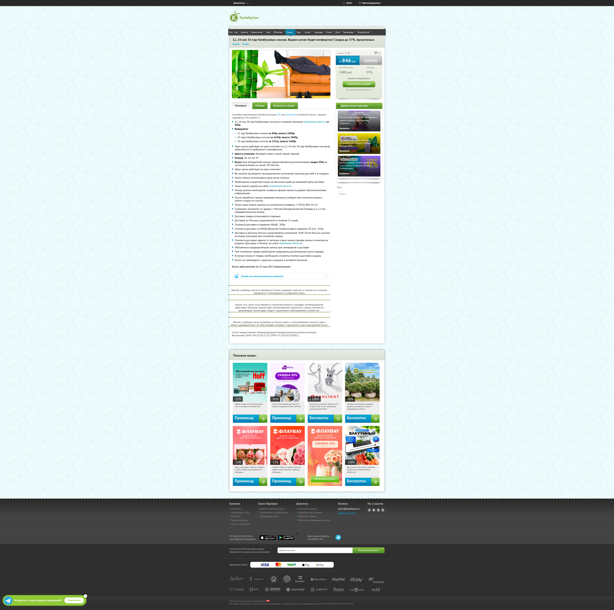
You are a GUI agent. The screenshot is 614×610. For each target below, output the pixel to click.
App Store (267, 537)
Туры (299, 32)
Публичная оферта (307, 516)
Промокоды (349, 32)
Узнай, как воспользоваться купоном (262, 276)
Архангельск (239, 3)
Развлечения (257, 32)
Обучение (278, 32)
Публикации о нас (240, 512)
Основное (240, 105)
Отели (330, 32)
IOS (279, 114)
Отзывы (260, 105)
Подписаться (74, 600)
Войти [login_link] (349, 3)
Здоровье (319, 32)
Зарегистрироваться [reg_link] (371, 3)
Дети (338, 32)
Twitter (378, 510)
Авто (269, 32)
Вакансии (235, 516)
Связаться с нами (346, 512)
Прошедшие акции (269, 516)
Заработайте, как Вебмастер (274, 512)
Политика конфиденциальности (314, 520)
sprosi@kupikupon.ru (349, 508)
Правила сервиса (239, 520)
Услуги (309, 32)
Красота (245, 32)
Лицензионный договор (310, 512)
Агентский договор (307, 508)
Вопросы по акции (284, 105)
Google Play (286, 537)
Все (231, 32)
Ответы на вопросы (240, 524)
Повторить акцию (359, 84)
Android (290, 114)
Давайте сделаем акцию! (272, 508)
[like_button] (376, 53)
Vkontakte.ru (374, 510)
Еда (236, 32)
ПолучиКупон (364, 32)
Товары (290, 32)
